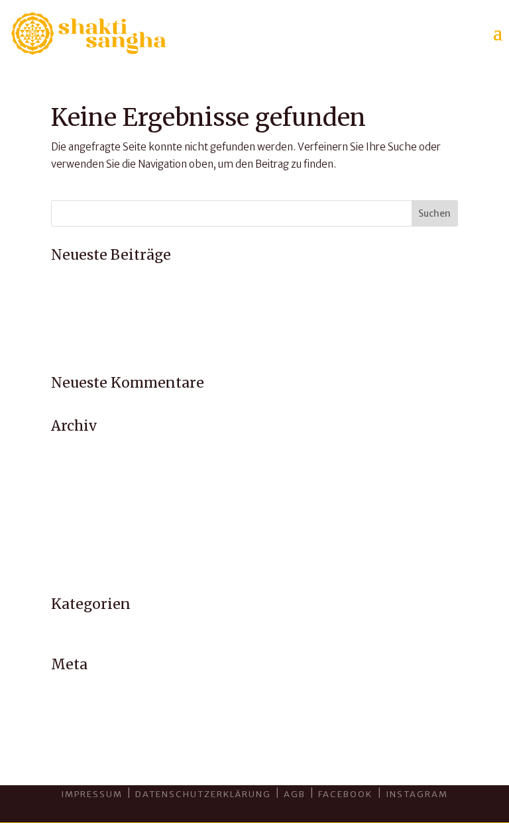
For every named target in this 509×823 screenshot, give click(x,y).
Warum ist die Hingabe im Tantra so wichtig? (152, 329)
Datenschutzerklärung (203, 794)
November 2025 (90, 466)
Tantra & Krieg (84, 345)
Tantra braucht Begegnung (114, 278)
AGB (295, 794)
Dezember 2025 (90, 449)
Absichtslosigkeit (91, 295)
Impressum (92, 794)
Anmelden (75, 687)
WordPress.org (86, 738)
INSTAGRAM (417, 794)
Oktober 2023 (84, 516)
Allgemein (75, 628)
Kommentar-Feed (94, 721)
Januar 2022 (79, 567)
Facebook (346, 794)
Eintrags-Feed (84, 704)
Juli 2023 (71, 533)
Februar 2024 (83, 500)
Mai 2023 (72, 550)
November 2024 (90, 482)
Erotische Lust (84, 311)
